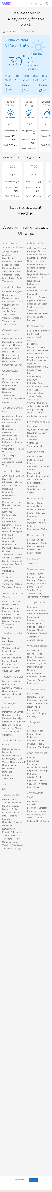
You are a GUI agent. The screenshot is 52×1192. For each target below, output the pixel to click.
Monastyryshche (10, 308)
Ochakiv (43, 433)
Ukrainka (6, 842)
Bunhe (5, 485)
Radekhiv (31, 383)
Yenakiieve (7, 584)
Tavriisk (6, 697)
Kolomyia (6, 614)
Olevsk (30, 817)
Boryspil (15, 806)
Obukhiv (18, 822)
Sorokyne (31, 310)
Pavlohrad (7, 432)
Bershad (36, 650)
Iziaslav (16, 715)
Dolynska (6, 755)
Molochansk (33, 774)
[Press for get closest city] (6, 45)
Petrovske (32, 297)
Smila (13, 311)
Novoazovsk (8, 541)
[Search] (31, 3)
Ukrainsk (6, 567)
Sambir (46, 386)
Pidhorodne (7, 442)
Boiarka (6, 806)
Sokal (37, 389)
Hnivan (39, 653)
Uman (12, 314)
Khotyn (5, 382)
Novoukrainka (9, 765)
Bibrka (36, 330)
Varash (38, 553)
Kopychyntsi (33, 617)
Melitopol (44, 770)
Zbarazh (31, 640)
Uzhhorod (31, 747)
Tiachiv (40, 744)
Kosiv (16, 614)
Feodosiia (7, 265)
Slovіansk (7, 557)
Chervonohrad (34, 337)
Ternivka (20, 449)
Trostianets (32, 596)
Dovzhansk (32, 258)
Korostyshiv (33, 811)
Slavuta (18, 728)
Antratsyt (31, 251)
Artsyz (39, 456)
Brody (30, 334)
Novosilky (7, 822)
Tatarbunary (32, 486)
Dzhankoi (17, 261)
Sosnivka (31, 393)
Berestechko (33, 693)
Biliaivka (45, 466)
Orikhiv (30, 777)
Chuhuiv (6, 648)
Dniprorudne (33, 761)
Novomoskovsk (10, 429)
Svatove (31, 317)
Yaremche (7, 627)
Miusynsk (45, 274)
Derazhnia (7, 712)
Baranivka (32, 804)
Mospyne (17, 531)
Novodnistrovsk (10, 385)
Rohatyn (17, 617)
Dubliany (31, 347)
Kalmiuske (7, 508)
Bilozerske (7, 482)
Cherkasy (6, 291)
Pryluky (13, 361)
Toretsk (19, 564)
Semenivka (7, 365)
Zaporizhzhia (33, 787)
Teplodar (31, 489)
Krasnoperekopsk (10, 268)
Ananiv (30, 456)
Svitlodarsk (7, 564)
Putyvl (30, 587)
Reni (29, 482)
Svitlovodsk (8, 775)
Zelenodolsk (8, 462)
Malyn (43, 811)
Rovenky (41, 300)
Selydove (6, 551)
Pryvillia (31, 300)
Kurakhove (7, 525)
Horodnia (17, 345)
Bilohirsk (6, 261)
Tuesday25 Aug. (29, 103)
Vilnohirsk (7, 458)
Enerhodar (32, 764)
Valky (15, 667)
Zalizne (18, 584)
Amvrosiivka (8, 475)
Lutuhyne (31, 271)
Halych (14, 604)
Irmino (42, 261)
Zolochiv (43, 416)
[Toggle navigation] (41, 3)
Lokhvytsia (32, 519)
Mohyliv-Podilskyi (35, 667)
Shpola (5, 311)
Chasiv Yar (15, 485)
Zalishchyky (33, 636)
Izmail (30, 476)
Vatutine (6, 318)
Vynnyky (39, 409)
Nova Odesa (44, 429)
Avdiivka (20, 475)
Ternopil (43, 633)
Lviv (47, 357)
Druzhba (31, 577)
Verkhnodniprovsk (11, 455)
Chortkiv (31, 613)
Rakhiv (41, 740)
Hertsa (17, 379)
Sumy (39, 593)
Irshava (30, 734)
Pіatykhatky (29, 32)
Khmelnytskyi (8, 721)
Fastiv (17, 812)
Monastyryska (34, 623)
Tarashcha (7, 838)
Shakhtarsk (7, 554)
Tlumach (15, 621)
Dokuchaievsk (9, 495)
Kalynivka (39, 657)
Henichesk (17, 681)
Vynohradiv (43, 747)
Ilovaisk (16, 505)
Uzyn (15, 842)
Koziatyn (42, 660)
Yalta (19, 278)
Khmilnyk (31, 660)
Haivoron (17, 755)
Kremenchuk (33, 516)
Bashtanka (32, 426)
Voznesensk (33, 443)
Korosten (42, 808)
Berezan (6, 799)
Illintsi (30, 657)
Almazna (42, 248)
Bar (28, 650)
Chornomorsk (33, 473)
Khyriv (30, 357)
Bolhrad (31, 469)
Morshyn (31, 360)
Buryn (40, 573)
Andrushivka (33, 801)
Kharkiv (13, 651)
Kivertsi (43, 700)
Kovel (29, 703)
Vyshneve (7, 848)
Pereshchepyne (9, 435)
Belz (29, 330)
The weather (14, 32)
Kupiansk (6, 657)
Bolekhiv (6, 601)
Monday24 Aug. (10, 103)
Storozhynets (8, 395)
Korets (44, 543)
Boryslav (45, 330)
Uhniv (37, 406)
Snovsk (18, 365)
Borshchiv (32, 610)
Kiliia (37, 476)
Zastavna (6, 402)
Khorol (30, 513)
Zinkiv (44, 529)
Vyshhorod (17, 845)
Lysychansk (32, 274)
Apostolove (7, 416)
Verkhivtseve (8, 452)
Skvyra (5, 835)
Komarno (39, 357)
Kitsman (15, 382)
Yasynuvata (7, 580)
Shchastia (42, 303)
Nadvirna (6, 617)
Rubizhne (31, 303)
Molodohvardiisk (35, 277)
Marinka (17, 528)
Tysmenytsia (8, 624)
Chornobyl (7, 812)
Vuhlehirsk (7, 577)
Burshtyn (17, 601)
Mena (5, 351)
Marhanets (12, 422)
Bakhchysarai (8, 258)
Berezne (31, 539)
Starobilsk (32, 313)
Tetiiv (16, 838)
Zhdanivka (7, 587)
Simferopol (7, 274)
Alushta (14, 251)
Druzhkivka (7, 502)
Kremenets (32, 620)
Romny (38, 587)
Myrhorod (31, 522)
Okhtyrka (41, 583)
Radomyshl (32, 821)
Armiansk (7, 255)
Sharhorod (32, 676)
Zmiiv (17, 671)
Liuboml (38, 703)
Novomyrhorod (17, 762)
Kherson (18, 688)
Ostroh (40, 546)
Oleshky (6, 694)
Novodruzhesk (34, 281)
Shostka (31, 593)
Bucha (14, 809)
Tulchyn (43, 676)
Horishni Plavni (34, 506)
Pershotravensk (9, 439)
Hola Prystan (8, 684)
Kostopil (31, 546)
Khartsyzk (7, 512)
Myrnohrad (7, 538)
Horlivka (6, 505)
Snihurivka (32, 439)
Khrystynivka (8, 301)
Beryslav (6, 681)
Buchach (43, 610)
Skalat (40, 630)
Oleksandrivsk (34, 284)
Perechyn (31, 740)
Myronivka (7, 819)
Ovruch (39, 817)
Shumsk (31, 630)
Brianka (42, 254)
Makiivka (6, 528)
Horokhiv (31, 697)
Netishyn (6, 725)
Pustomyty (32, 380)
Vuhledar (6, 574)
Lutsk (47, 703)
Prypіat (5, 832)
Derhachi (16, 648)
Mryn (12, 351)
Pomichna (7, 772)
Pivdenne (6, 667)
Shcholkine (14, 271)
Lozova (5, 661)
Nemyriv (31, 670)
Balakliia (6, 638)
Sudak (12, 278)
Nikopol (6, 426)
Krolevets (42, 580)
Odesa (30, 479)
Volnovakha (8, 571)
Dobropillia (7, 492)
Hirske (43, 258)
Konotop (31, 580)
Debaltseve (7, 489)
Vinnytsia (31, 680)
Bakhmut (6, 479)
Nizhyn (5, 355)
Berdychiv (31, 808)
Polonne (17, 725)
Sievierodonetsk (35, 307)
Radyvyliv (31, 549)
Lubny (42, 519)
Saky (4, 271)
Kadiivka (31, 264)
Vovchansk (7, 671)
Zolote (40, 317)
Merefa (14, 661)
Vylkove (41, 489)
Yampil (41, 680)
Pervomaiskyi (8, 664)
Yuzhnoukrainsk (34, 446)
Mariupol (6, 531)
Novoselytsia (8, 389)
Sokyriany (7, 392)
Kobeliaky (40, 513)
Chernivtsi (7, 379)
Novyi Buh (32, 433)
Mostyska (42, 360)
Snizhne (17, 557)
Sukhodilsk (44, 313)
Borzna (19, 342)
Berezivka (38, 460)
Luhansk (41, 267)
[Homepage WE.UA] (4, 32)
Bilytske (18, 482)
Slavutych (15, 835)
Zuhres (17, 587)
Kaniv (16, 298)
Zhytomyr (44, 821)
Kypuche (31, 267)
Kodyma (46, 476)
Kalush (17, 611)
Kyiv (4, 789)
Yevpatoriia (7, 281)
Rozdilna (37, 482)
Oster (5, 361)
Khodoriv (39, 353)
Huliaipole (32, 767)
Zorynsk (31, 320)
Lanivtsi (43, 620)
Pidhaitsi (31, 627)
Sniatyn (5, 621)
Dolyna (5, 604)
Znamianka (7, 778)
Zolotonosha (8, 321)
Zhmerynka (32, 683)
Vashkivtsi (7, 398)
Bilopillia (31, 573)
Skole (30, 389)
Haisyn (30, 653)
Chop (40, 730)
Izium (5, 651)
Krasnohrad (7, 654)
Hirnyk (18, 502)
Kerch (16, 265)
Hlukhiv (40, 577)
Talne (5, 314)
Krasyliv (21, 721)
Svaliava (31, 744)
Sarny (29, 553)
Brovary (6, 809)
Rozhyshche (33, 710)
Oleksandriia (8, 768)
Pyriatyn (31, 526)
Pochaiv (41, 627)
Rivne (40, 549)
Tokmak (42, 780)
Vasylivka (31, 784)
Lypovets (42, 663)
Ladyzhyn (31, 663)
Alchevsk (31, 248)
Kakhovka (7, 688)
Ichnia (5, 348)
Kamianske (7, 419)
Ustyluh (30, 713)
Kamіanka (7, 298)
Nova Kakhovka (9, 691)
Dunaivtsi (18, 712)
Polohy (39, 777)
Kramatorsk (8, 518)
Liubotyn (17, 657)
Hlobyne (41, 503)
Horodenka (7, 608)
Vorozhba (44, 596)
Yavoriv (30, 412)
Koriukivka (15, 348)
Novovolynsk (33, 707)
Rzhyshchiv (16, 832)
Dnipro (18, 416)
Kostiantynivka (9, 515)
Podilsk (38, 479)
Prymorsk (31, 780)
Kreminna (41, 264)
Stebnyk (40, 396)
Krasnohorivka (9, 521)
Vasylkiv (6, 845)
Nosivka (15, 355)
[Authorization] (46, 3)
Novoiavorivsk (34, 366)
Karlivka (41, 509)
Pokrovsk (6, 548)
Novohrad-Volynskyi (37, 814)
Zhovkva (40, 412)
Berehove (31, 730)
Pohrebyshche (34, 673)
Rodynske (18, 548)
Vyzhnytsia (19, 398)
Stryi (29, 399)
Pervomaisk (33, 290)
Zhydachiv (32, 416)
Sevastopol (32, 563)
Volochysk (7, 735)
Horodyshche (8, 295)
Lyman (17, 525)
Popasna (43, 297)
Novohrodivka (9, 544)
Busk (37, 334)
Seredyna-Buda (34, 590)
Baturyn (18, 338)
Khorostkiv (42, 613)
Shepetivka (7, 728)
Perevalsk (32, 287)
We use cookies (21, 1180)
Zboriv (40, 640)
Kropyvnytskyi (9, 758)
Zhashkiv (16, 318)
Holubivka (32, 261)
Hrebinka (31, 509)
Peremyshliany (34, 376)
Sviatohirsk (17, 561)
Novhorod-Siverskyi (11, 358)
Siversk (18, 554)
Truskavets (42, 403)
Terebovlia (32, 633)
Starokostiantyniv (10, 731)
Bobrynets (7, 752)
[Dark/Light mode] (36, 3)
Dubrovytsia (33, 543)
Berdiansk (32, 757)
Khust (39, 734)
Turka (29, 406)
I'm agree (33, 1180)
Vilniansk (42, 784)
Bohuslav (16, 802)
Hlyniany (41, 347)
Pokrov (18, 442)
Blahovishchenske (11, 749)
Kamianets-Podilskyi (12, 718)
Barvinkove (7, 641)
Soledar (6, 561)
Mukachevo (32, 737)
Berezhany (32, 607)
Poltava (42, 522)
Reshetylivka (33, 529)
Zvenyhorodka (9, 324)
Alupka (5, 251)
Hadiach (31, 503)
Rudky (38, 386)
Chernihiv (6, 345)
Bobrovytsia (8, 342)
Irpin (4, 815)
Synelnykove (8, 449)
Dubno (40, 539)
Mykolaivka (7, 535)
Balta (29, 460)
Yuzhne (30, 492)
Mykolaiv (31, 363)
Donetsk (6, 498)
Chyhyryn (17, 291)
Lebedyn (31, 583)
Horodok (6, 715)
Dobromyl (32, 340)
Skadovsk (16, 694)
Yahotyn (17, 848)
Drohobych (32, 344)
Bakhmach (7, 338)
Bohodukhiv (8, 644)
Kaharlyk (13, 815)
